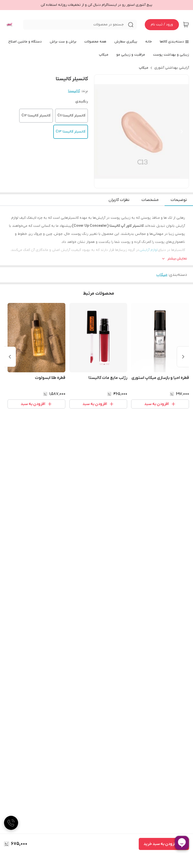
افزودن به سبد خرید (160, 843)
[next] (10, 357)
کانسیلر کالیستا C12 (36, 115)
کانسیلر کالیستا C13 (70, 131)
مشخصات (150, 199)
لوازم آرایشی (148, 250)
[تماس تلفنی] (11, 823)
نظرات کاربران (119, 199)
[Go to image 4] (135, 183)
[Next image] (182, 131)
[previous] (183, 357)
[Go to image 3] (141, 183)
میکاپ (143, 67)
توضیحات (179, 199)
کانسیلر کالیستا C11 (71, 115)
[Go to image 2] (145, 183)
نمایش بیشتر (177, 258)
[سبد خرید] (186, 25)
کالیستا (74, 91)
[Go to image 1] (150, 183)
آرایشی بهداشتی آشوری (171, 67)
